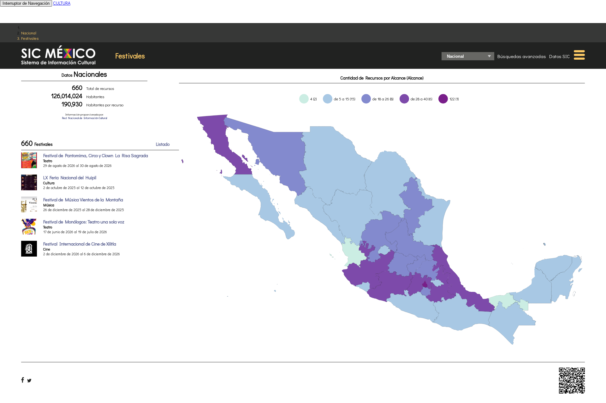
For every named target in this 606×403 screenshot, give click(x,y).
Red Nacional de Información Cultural (84, 118)
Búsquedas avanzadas (521, 56)
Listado (162, 144)
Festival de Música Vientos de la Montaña (83, 200)
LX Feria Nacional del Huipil (69, 178)
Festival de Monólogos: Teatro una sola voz (83, 222)
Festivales (30, 38)
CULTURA (61, 3)
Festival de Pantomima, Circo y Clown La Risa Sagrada (95, 155)
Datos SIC (559, 56)
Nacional (28, 32)
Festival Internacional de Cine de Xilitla (79, 244)
